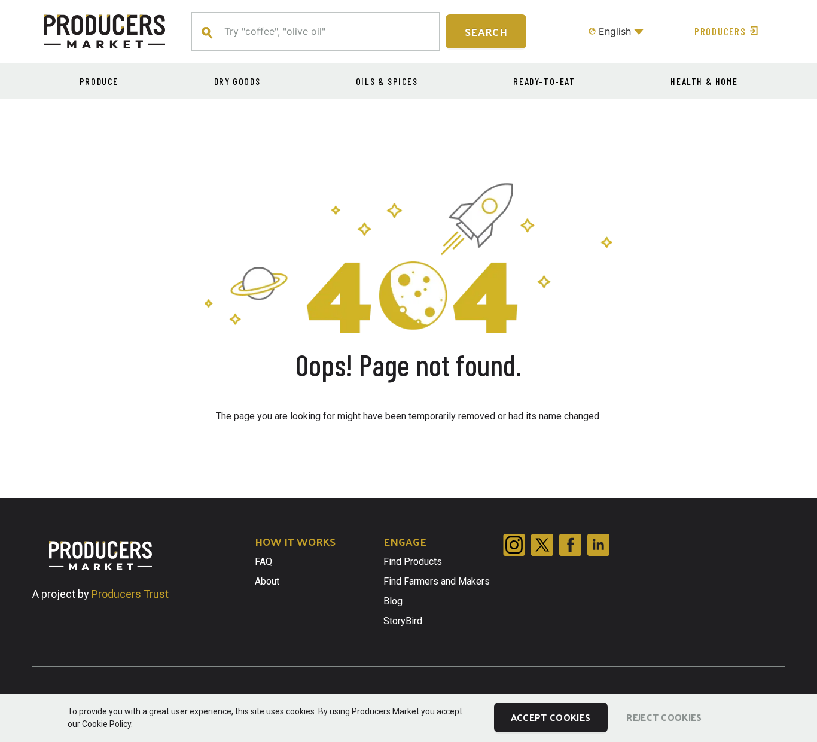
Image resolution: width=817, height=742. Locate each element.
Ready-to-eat (544, 81)
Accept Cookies (550, 717)
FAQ (263, 561)
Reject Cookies (664, 717)
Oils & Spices (387, 81)
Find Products (412, 561)
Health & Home (703, 81)
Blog (393, 601)
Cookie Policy (106, 724)
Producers (720, 31)
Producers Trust (130, 594)
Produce (99, 81)
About (267, 581)
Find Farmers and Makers (436, 581)
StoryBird (402, 621)
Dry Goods (237, 81)
